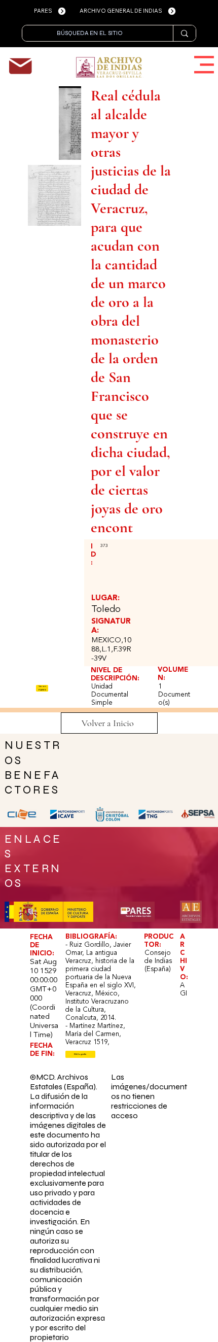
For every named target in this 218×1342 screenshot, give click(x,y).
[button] (80, 1054)
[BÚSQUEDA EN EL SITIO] (184, 33)
